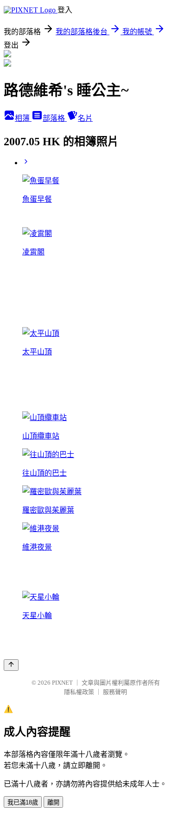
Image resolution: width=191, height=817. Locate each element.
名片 (85, 118)
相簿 (23, 118)
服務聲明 (115, 691)
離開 (53, 802)
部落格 (55, 118)
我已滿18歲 (22, 802)
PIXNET (62, 682)
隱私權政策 (79, 691)
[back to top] (11, 665)
